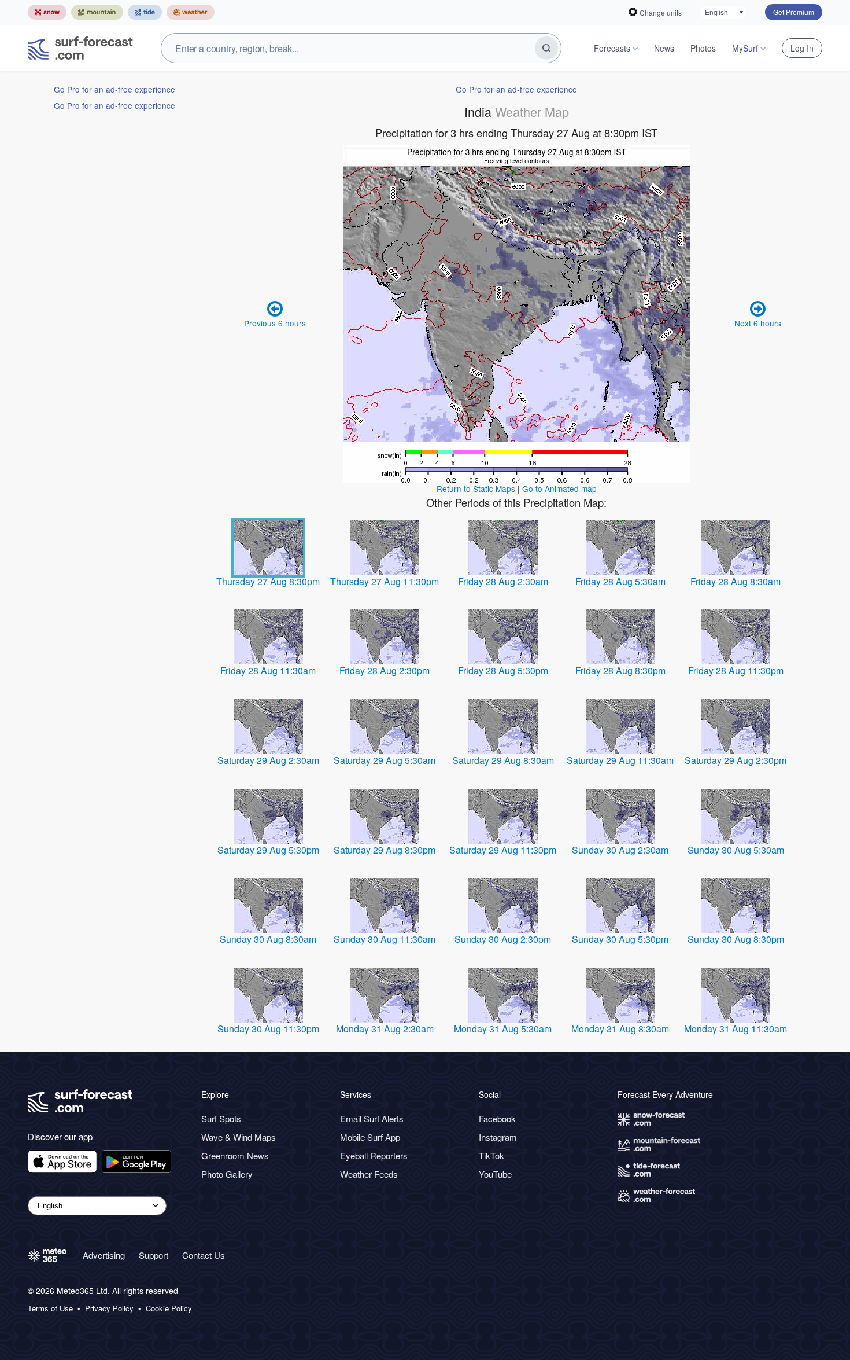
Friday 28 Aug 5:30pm (503, 670)
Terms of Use (50, 1308)
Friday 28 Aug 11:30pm (736, 670)
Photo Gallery (227, 1174)
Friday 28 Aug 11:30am (268, 670)
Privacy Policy (109, 1308)
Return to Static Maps (476, 488)
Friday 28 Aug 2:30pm (384, 670)
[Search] (546, 48)
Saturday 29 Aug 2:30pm (735, 760)
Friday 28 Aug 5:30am (620, 581)
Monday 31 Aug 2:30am (385, 1028)
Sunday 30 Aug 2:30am (620, 850)
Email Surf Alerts (372, 1118)
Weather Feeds (369, 1174)
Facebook (497, 1118)
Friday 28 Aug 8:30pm (620, 670)
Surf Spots (221, 1118)
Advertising (104, 1255)
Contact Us (203, 1255)
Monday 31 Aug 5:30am (503, 1028)
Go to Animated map (559, 488)
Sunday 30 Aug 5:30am (736, 850)
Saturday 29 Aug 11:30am (620, 760)
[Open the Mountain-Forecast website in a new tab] (97, 12)
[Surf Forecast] (80, 48)
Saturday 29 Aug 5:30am (384, 760)
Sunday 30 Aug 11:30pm (268, 1028)
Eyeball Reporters (374, 1155)
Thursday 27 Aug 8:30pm (268, 581)
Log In (802, 48)
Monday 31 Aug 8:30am (620, 1028)
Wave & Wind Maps (238, 1137)
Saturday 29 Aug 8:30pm (384, 850)
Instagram (498, 1137)
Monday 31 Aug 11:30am (735, 1028)
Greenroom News (235, 1155)
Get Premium (793, 12)
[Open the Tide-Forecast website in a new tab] (145, 12)
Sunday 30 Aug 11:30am (384, 939)
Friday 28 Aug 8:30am (735, 581)
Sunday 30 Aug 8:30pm (736, 939)
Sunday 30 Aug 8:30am (268, 939)
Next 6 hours (757, 323)
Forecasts (612, 48)
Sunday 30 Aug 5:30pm (620, 939)
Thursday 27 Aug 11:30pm (384, 581)
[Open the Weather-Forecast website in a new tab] (191, 12)
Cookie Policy (169, 1308)
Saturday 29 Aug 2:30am (268, 760)
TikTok (491, 1155)
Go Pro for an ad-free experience (114, 89)
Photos (703, 48)
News (664, 48)
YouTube (495, 1174)
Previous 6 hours (275, 323)
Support (153, 1255)
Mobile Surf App (370, 1137)
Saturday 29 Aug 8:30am (503, 760)
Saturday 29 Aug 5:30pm (268, 850)
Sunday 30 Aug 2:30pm (502, 939)
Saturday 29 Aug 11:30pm (502, 850)
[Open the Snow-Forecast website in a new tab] (47, 12)
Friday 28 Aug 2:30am (503, 581)
